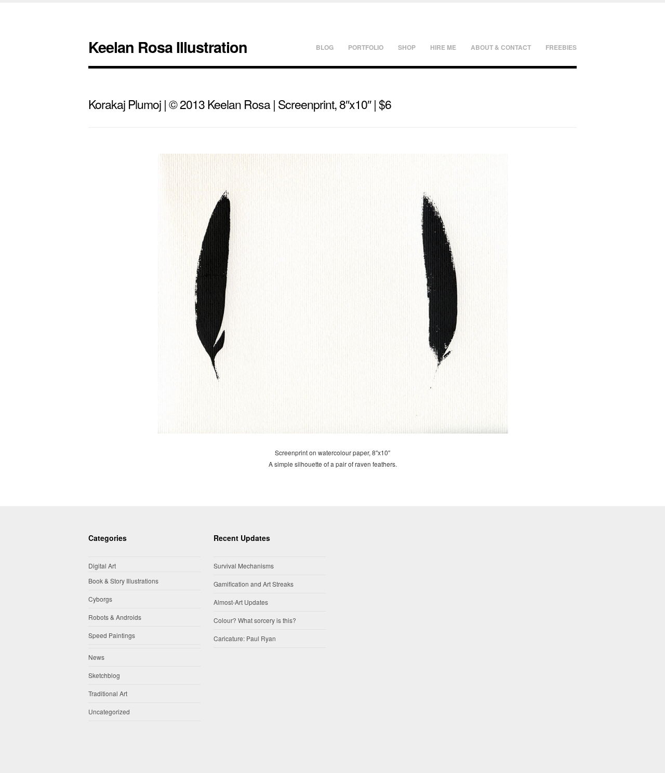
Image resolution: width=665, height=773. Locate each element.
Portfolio (365, 47)
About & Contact (501, 47)
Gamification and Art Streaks (254, 583)
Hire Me (443, 47)
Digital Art (102, 565)
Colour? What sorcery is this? (255, 620)
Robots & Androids (114, 617)
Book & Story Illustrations (123, 580)
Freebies (561, 47)
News (96, 657)
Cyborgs (100, 598)
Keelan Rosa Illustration (167, 47)
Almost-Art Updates (241, 602)
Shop (407, 47)
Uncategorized (109, 711)
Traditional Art (107, 693)
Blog (325, 47)
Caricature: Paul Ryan (245, 638)
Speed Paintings (111, 635)
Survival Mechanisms (244, 565)
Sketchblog (104, 675)
